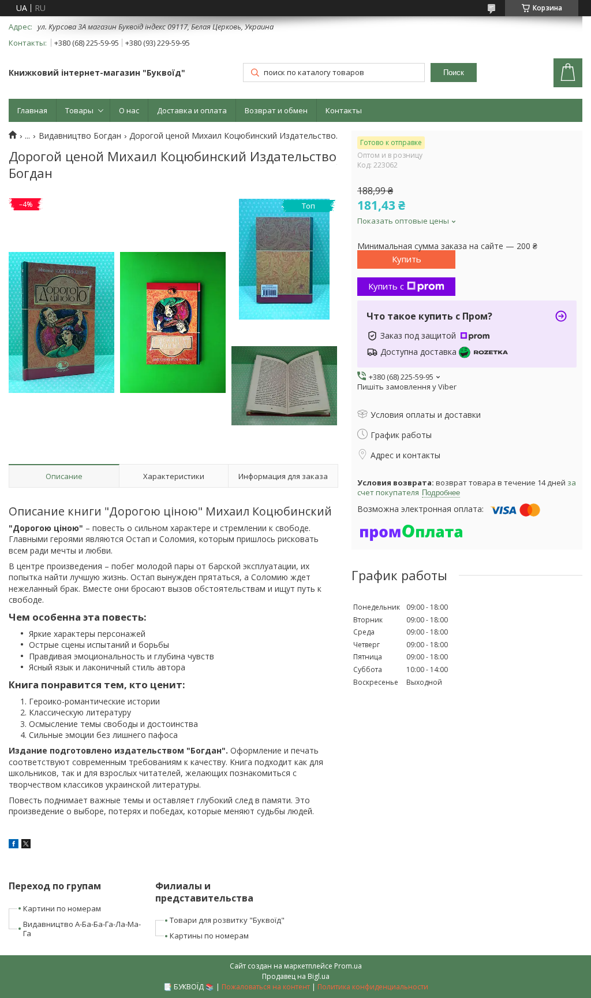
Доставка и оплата (192, 110)
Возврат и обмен (276, 110)
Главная (32, 110)
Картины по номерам (209, 935)
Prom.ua (348, 966)
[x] (26, 845)
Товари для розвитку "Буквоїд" (227, 920)
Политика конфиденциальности (372, 987)
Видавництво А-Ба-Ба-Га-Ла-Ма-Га (82, 929)
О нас (129, 110)
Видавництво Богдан (80, 136)
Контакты (344, 110)
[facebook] (13, 845)
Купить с (386, 286)
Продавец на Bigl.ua (296, 976)
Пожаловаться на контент (266, 987)
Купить (406, 259)
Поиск (453, 72)
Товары (79, 110)
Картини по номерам (62, 908)
